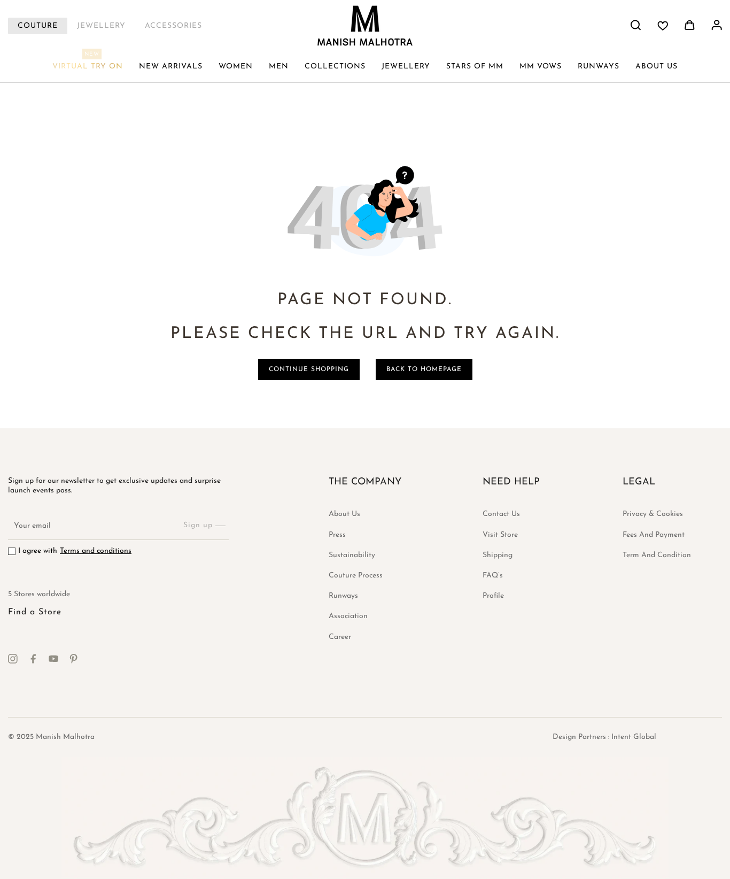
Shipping (497, 555)
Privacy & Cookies (653, 514)
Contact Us (501, 514)
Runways (343, 596)
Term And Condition (657, 555)
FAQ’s (493, 576)
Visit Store (500, 535)
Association (348, 616)
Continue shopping (309, 369)
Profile (493, 596)
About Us (344, 514)
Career (340, 637)
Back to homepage (424, 369)
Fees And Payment (654, 535)
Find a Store (34, 612)
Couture (38, 26)
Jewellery (101, 26)
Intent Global (633, 737)
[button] (236, 66)
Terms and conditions (95, 551)
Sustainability (352, 555)
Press (337, 535)
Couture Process (356, 576)
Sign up (198, 525)
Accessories (173, 26)
